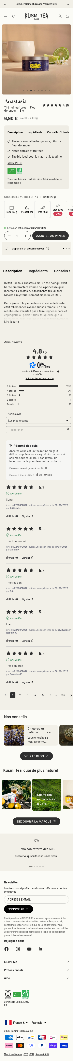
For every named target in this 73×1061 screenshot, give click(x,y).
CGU (31, 1054)
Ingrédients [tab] (35, 132)
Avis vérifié (15, 493)
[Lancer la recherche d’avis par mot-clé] (68, 430)
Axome (29, 1030)
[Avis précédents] (5, 695)
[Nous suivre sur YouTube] (29, 949)
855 (63, 695)
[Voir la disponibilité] (47, 248)
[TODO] (46, 467)
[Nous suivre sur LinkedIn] (40, 949)
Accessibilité (42, 1054)
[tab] (12, 271)
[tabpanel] (36, 301)
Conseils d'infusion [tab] (59, 132)
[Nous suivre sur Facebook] (6, 949)
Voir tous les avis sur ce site (40, 378)
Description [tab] (15, 132)
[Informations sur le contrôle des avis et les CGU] (58, 371)
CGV (26, 1054)
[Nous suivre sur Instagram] (17, 949)
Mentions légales (13, 1054)
